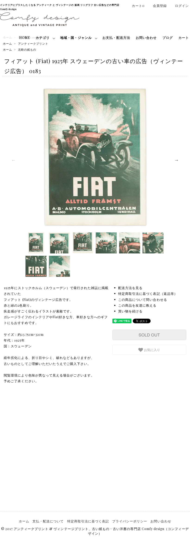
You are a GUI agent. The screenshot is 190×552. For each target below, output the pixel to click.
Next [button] (176, 159)
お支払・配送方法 (116, 37)
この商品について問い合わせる (142, 299)
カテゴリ (43, 37)
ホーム (7, 43)
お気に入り (151, 349)
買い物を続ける (130, 311)
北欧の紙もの (27, 49)
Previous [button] (13, 159)
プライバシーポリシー (129, 521)
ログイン (182, 5)
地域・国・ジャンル (76, 37)
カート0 (138, 5)
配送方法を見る (130, 288)
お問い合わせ (146, 37)
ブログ (167, 37)
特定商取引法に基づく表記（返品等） (147, 293)
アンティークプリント (33, 43)
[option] (95, 157)
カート (183, 37)
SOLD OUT (149, 335)
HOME (24, 37)
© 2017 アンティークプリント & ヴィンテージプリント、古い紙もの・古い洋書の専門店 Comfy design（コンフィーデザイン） (95, 531)
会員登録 (160, 5)
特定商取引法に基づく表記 (88, 521)
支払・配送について (48, 521)
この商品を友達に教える (137, 305)
